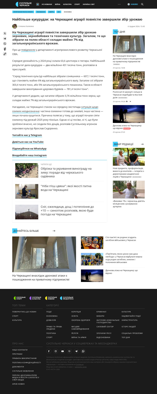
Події (49, 312)
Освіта (75, 316)
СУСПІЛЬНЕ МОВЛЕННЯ (23, 371)
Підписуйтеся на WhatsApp (29, 148)
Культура (67, 4)
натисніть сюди (80, 367)
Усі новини (47, 4)
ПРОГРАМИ (17, 354)
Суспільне (79, 364)
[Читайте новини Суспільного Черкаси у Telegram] (76, 351)
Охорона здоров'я (81, 320)
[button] (5, 33)
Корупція (76, 312)
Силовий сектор (105, 326)
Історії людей (129, 326)
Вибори (100, 316)
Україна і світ (89, 4)
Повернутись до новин (24, 312)
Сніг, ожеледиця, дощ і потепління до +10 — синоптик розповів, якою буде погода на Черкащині (67, 210)
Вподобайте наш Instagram (29, 155)
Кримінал (101, 312)
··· (119, 4)
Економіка (68, 12)
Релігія (75, 333)
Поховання (41, 12)
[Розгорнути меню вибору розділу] (37, 4)
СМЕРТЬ (51, 12)
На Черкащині (23, 32)
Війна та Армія (79, 337)
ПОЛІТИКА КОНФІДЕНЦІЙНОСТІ (26, 362)
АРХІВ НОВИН (18, 384)
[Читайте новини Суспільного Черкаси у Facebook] (48, 351)
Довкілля (51, 320)
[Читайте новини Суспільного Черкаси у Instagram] (55, 351)
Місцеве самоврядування (80, 327)
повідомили (28, 49)
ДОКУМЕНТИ (18, 367)
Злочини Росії (104, 333)
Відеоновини (103, 337)
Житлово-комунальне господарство (108, 321)
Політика (51, 333)
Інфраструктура (129, 320)
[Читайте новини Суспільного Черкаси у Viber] (69, 351)
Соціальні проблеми (132, 333)
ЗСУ (59, 12)
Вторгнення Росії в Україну (23, 12)
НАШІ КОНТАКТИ (20, 350)
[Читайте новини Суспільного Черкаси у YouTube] (62, 351)
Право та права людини (54, 327)
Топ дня (126, 337)
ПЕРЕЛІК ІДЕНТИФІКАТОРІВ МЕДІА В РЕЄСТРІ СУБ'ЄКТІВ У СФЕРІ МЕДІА (25, 377)
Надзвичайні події (131, 316)
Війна (57, 4)
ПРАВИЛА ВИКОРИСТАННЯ (24, 358)
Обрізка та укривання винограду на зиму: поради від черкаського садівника (66, 172)
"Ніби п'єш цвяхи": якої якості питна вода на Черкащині (66, 188)
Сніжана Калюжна (26, 26)
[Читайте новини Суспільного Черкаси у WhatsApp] (83, 351)
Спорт (77, 4)
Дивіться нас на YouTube (28, 141)
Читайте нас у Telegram (27, 135)
